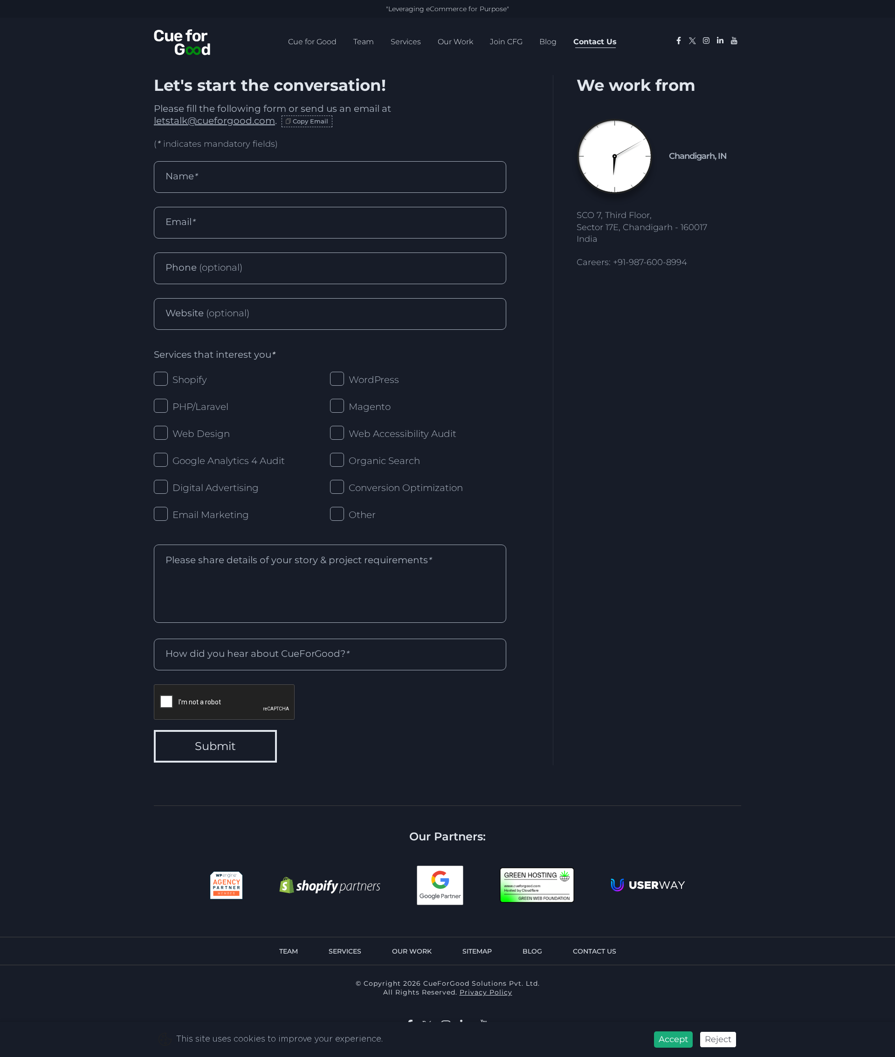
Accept (673, 1039)
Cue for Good (312, 41)
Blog (548, 41)
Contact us (594, 951)
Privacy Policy (486, 992)
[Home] (182, 42)
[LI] (720, 42)
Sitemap (477, 951)
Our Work (455, 41)
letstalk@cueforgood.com (214, 120)
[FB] (679, 42)
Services (406, 41)
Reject (718, 1039)
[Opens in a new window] (226, 885)
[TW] (692, 42)
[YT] (734, 42)
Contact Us (595, 41)
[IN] (706, 42)
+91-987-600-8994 (650, 262)
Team (363, 41)
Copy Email (310, 121)
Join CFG (506, 41)
